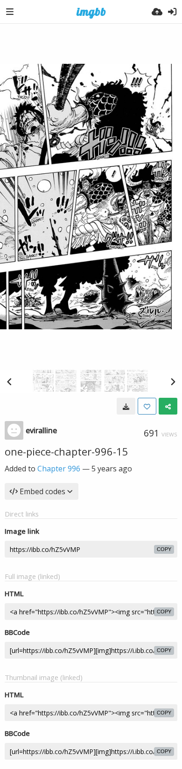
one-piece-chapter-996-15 (66, 451)
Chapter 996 (58, 468)
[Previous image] (9, 381)
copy (164, 549)
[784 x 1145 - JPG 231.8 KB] (126, 406)
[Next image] (172, 381)
